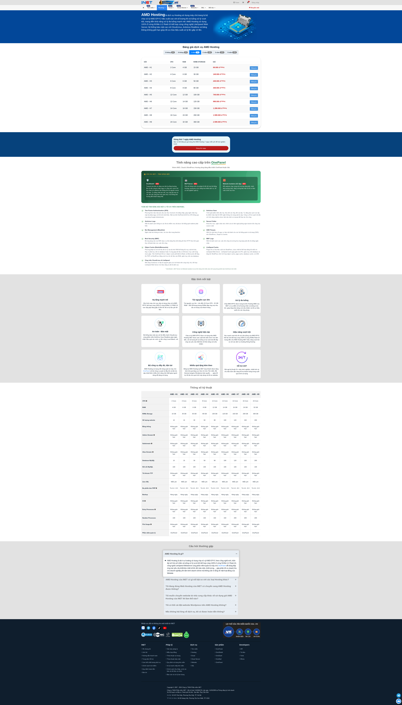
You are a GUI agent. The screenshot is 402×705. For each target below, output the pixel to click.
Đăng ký (254, 68)
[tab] (201, 553)
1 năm (195, 52)
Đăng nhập (255, 2)
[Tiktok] (159, 628)
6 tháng (182, 52)
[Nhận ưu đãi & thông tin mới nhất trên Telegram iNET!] (399, 695)
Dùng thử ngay (201, 148)
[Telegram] (148, 628)
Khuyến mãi (254, 7)
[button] (143, 7)
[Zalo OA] (143, 628)
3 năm (219, 52)
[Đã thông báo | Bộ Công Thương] (146, 635)
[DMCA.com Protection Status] (177, 635)
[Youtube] (164, 628)
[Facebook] (154, 628)
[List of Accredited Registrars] (168, 635)
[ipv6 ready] (186, 634)
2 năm (207, 52)
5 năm (232, 52)
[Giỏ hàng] (243, 2)
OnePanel (146, 371)
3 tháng (169, 52)
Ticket (237, 2)
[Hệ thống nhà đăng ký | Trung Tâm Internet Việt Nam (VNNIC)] (158, 635)
